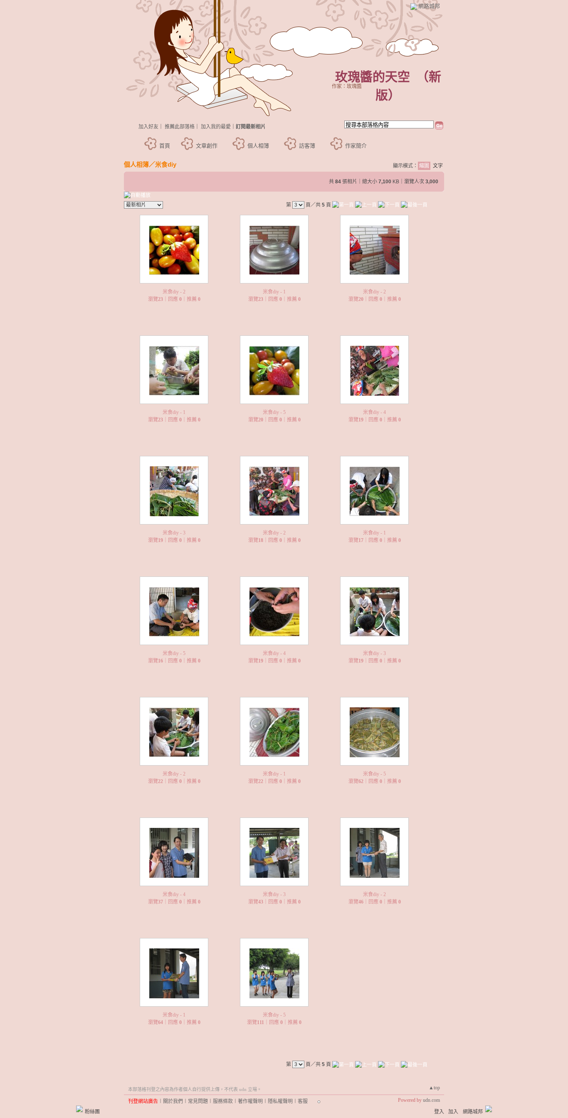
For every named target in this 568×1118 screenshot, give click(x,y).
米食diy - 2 (174, 292)
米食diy (165, 164)
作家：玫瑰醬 (347, 86)
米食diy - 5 (274, 412)
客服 (303, 1101)
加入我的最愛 (216, 127)
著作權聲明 (250, 1101)
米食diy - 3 (174, 533)
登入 (439, 1112)
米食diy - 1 (274, 292)
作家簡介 (356, 146)
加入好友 (148, 127)
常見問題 (198, 1101)
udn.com (431, 1100)
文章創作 (206, 146)
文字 (438, 166)
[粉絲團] (79, 1109)
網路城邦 (429, 6)
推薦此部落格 (180, 127)
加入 (453, 1112)
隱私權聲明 (280, 1101)
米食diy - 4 (374, 412)
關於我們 (173, 1101)
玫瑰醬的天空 (372, 77)
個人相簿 (258, 146)
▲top (434, 1088)
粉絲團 (92, 1112)
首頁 (164, 146)
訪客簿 (307, 146)
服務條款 (223, 1101)
